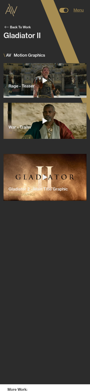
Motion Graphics (56, 381)
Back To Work (20, 27)
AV (22, 381)
